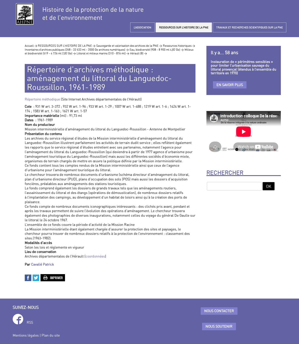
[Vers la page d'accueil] (25, 14)
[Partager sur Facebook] (28, 277)
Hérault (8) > (138, 53)
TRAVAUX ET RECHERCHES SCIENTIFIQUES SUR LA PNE (249, 27)
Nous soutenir (219, 326)
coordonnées (95, 256)
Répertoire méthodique (42, 99)
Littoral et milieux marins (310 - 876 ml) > (103, 53)
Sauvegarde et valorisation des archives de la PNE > (129, 45)
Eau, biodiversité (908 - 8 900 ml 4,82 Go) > (157, 49)
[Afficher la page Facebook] (18, 319)
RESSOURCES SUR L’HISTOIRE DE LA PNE (183, 27)
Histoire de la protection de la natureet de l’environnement (93, 13)
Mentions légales (26, 335)
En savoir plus (229, 85)
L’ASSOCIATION (142, 27)
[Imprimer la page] (52, 277)
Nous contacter (219, 311)
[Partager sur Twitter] (36, 277)
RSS (30, 322)
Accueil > (31, 45)
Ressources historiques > (179, 45)
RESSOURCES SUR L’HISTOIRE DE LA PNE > (66, 45)
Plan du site (51, 335)
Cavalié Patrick (42, 264)
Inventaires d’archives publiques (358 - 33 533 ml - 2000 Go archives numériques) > (77, 49)
